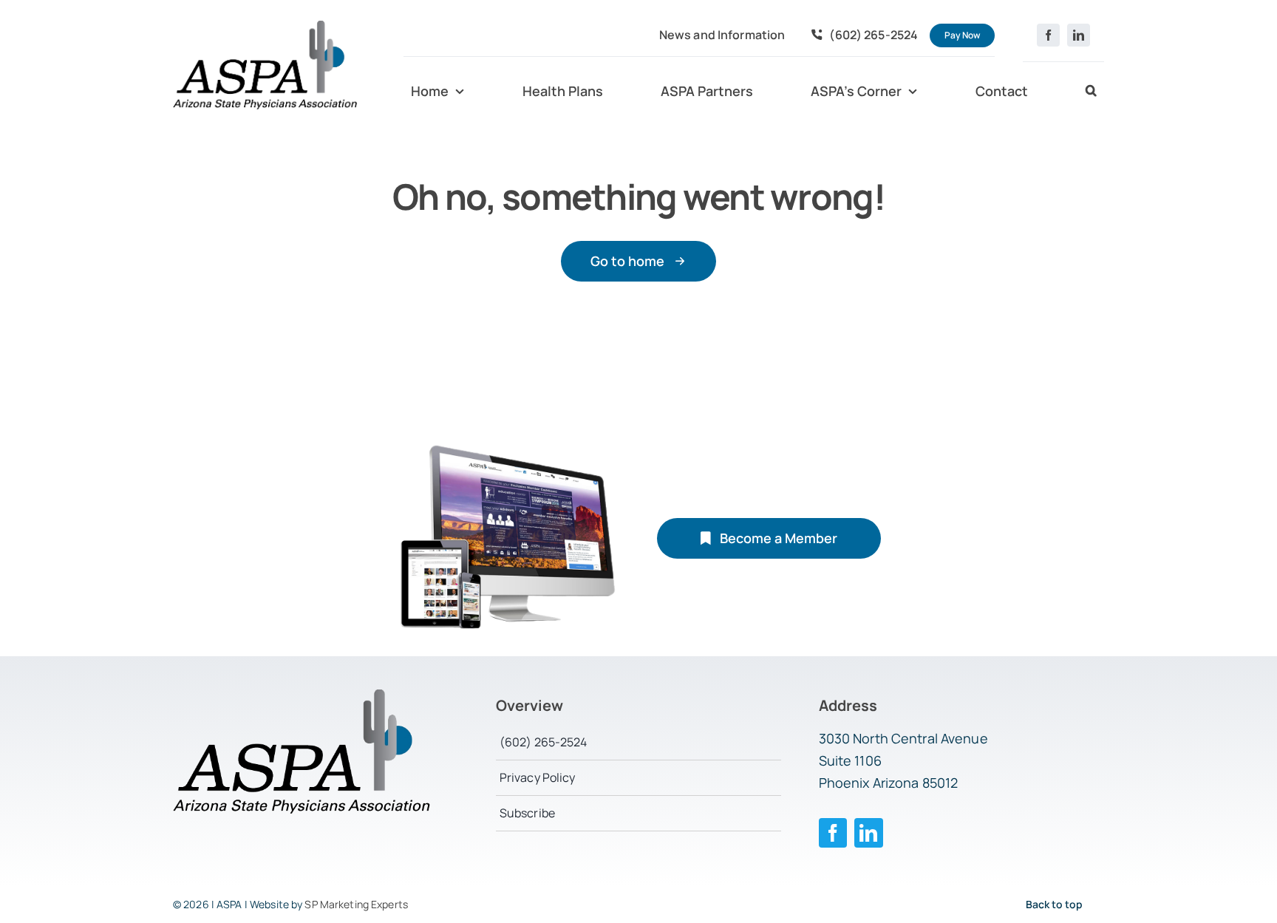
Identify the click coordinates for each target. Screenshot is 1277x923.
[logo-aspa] (265, 26)
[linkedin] (1078, 35)
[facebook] (1048, 35)
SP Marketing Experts (356, 904)
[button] (1091, 91)
